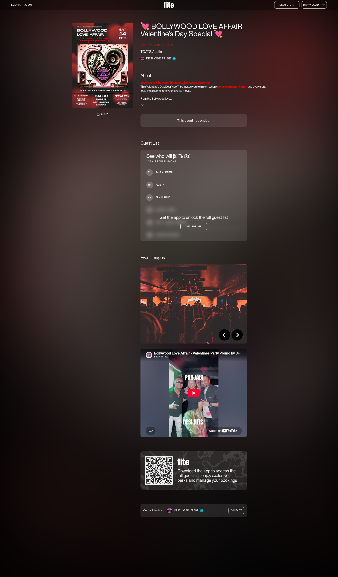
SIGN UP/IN (286, 4)
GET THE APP (194, 226)
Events (16, 5)
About (28, 5)
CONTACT (236, 510)
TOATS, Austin (151, 52)
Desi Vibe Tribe (186, 510)
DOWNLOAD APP (314, 4)
